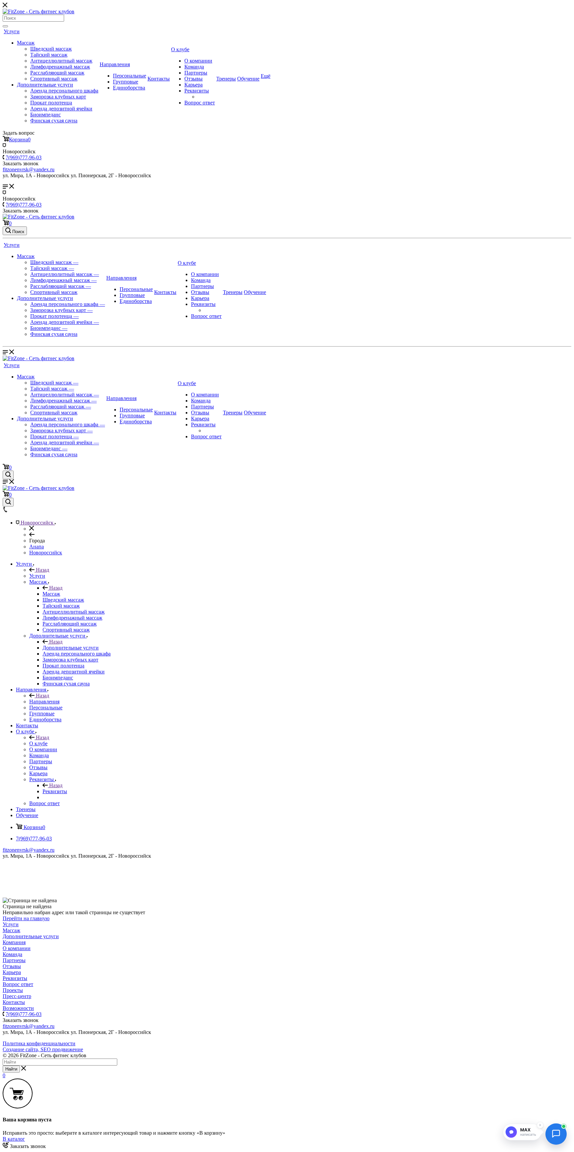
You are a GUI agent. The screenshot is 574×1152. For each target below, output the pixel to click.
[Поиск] (5, 26)
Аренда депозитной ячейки (61, 108)
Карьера (193, 84)
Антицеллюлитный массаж (61, 61)
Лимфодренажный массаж (60, 67)
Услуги (12, 31)
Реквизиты (196, 90)
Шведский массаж (51, 49)
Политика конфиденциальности (39, 1043)
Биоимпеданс (45, 114)
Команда (194, 67)
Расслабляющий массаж (57, 72)
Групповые (125, 81)
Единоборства (129, 87)
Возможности (18, 1008)
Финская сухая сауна (53, 120)
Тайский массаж (48, 55)
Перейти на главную (26, 918)
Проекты (13, 990)
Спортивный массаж (53, 78)
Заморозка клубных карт (58, 96)
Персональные (129, 75)
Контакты (158, 78)
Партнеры (195, 72)
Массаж (26, 43)
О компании (198, 61)
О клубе (180, 49)
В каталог (14, 1139)
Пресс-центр (17, 996)
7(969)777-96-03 (24, 157)
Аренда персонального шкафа (64, 90)
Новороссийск (45, 552)
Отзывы (193, 78)
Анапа (36, 546)
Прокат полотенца (51, 102)
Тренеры (226, 78)
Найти (11, 1069)
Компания (14, 942)
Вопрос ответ (199, 102)
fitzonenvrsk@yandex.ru (28, 850)
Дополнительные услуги (45, 84)
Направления (115, 64)
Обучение (248, 78)
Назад (42, 570)
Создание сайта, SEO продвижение (43, 1049)
